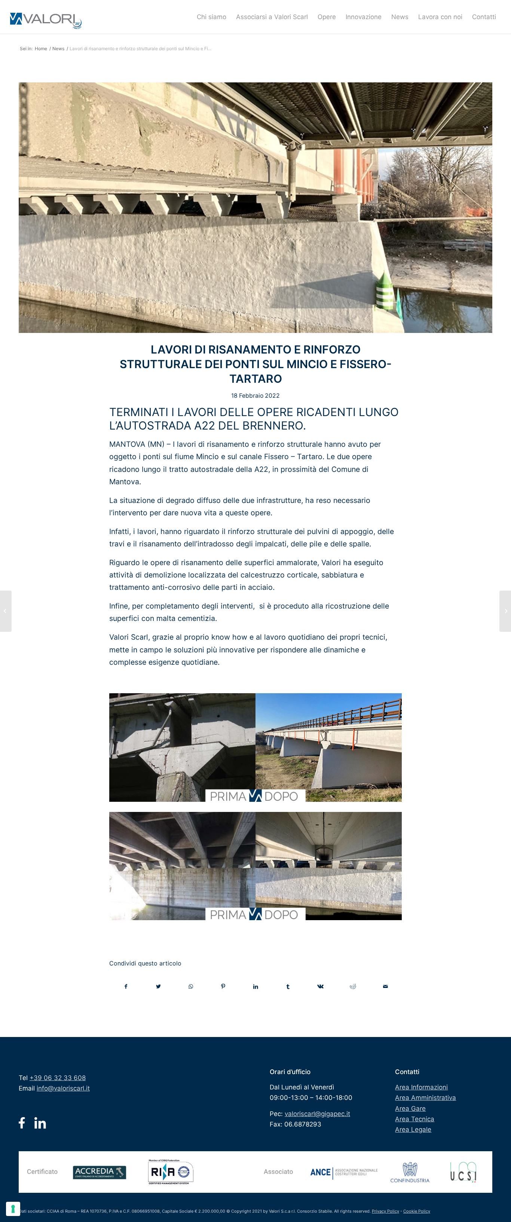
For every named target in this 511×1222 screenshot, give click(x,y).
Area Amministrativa (425, 1097)
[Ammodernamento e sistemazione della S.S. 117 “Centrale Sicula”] (505, 611)
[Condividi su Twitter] (159, 986)
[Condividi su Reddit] (353, 986)
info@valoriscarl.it (63, 1088)
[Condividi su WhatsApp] (191, 986)
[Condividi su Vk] (321, 986)
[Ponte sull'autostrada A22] (255, 207)
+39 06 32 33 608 (58, 1078)
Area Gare (410, 1108)
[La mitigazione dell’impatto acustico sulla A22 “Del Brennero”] (6, 611)
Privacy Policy (385, 1211)
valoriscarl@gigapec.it (317, 1114)
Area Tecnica (414, 1119)
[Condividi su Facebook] (126, 986)
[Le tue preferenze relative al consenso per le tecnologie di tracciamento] (13, 1209)
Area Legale (413, 1129)
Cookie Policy (416, 1211)
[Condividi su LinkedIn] (256, 986)
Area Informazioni (421, 1087)
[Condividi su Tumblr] (288, 986)
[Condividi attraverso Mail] (385, 986)
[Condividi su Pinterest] (223, 986)
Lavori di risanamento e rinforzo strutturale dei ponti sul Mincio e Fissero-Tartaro (256, 364)
